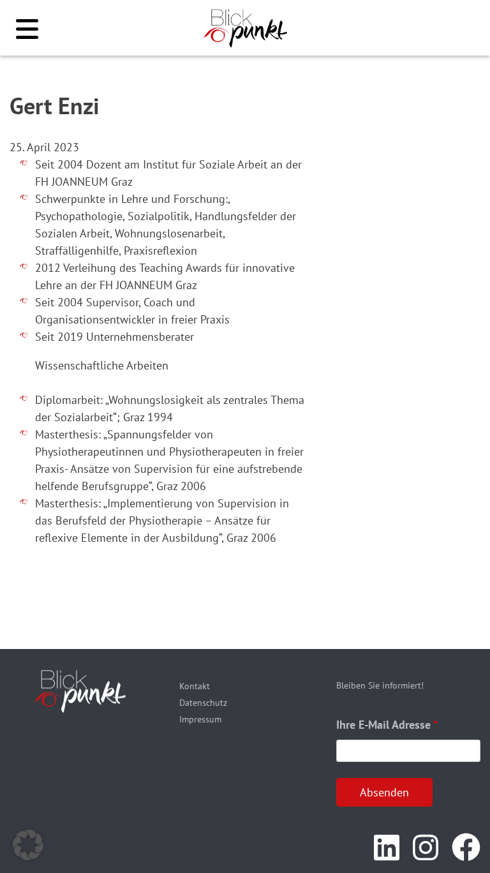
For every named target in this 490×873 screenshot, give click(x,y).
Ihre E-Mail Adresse (387, 724)
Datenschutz (203, 702)
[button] (28, 845)
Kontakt (194, 686)
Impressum (200, 719)
